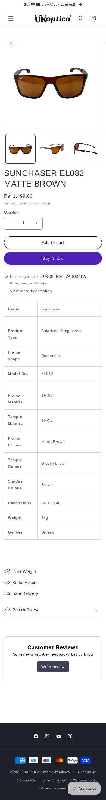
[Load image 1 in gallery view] (20, 149)
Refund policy (86, 771)
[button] (11, 18)
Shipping (10, 203)
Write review (52, 666)
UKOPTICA (31, 771)
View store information (31, 291)
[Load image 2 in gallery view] (53, 149)
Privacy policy (26, 780)
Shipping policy (84, 780)
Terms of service (55, 780)
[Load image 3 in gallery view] (85, 149)
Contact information (55, 788)
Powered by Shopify (55, 771)
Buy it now (53, 258)
